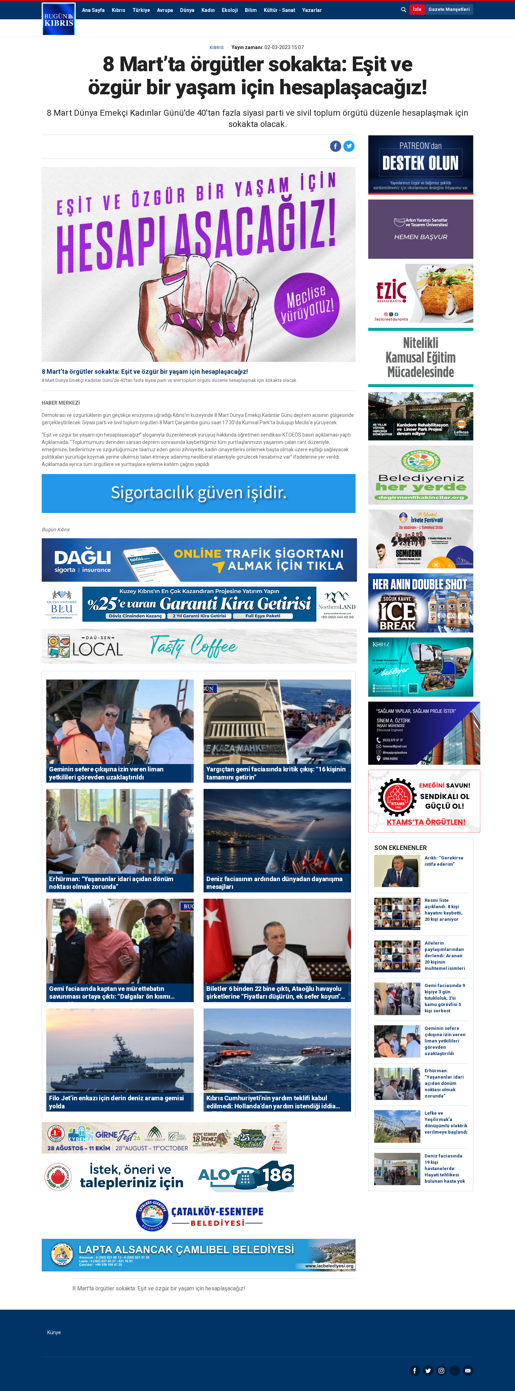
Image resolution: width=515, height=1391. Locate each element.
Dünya (187, 10)
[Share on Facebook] (335, 146)
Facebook (415, 1370)
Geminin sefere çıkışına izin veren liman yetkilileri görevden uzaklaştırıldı (445, 1041)
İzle (417, 9)
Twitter (428, 1370)
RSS (454, 1370)
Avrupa (165, 10)
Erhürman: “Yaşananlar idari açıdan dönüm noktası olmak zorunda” (444, 1083)
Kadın (208, 10)
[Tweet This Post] (349, 146)
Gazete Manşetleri (449, 9)
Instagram (441, 1370)
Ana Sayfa (93, 10)
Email (468, 1370)
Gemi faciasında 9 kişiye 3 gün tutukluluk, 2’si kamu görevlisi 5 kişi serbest (445, 998)
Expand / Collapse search (404, 9)
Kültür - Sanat (279, 10)
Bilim (251, 10)
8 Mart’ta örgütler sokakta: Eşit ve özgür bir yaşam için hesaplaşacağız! (145, 371)
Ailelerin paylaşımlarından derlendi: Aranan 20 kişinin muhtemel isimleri (445, 955)
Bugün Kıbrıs (59, 19)
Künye (54, 1332)
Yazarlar (312, 10)
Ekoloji (230, 10)
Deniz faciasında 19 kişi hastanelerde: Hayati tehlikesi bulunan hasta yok (445, 1168)
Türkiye (141, 10)
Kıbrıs (118, 10)
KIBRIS (217, 47)
